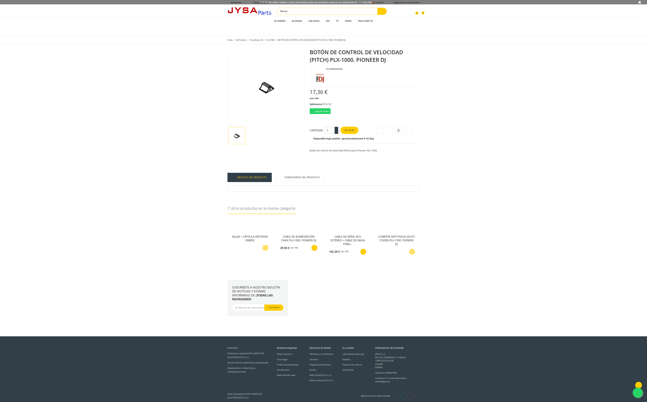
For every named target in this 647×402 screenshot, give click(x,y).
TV (337, 21)
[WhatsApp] (398, 130)
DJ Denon (297, 21)
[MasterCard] (282, 395)
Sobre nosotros (284, 354)
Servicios (314, 359)
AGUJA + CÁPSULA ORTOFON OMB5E (250, 238)
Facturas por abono (352, 364)
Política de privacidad (287, 364)
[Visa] (278, 395)
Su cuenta (348, 347)
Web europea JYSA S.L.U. (322, 380)
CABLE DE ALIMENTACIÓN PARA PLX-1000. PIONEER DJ (298, 238)
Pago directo (365, 21)
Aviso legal (282, 359)
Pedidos (346, 359)
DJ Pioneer (279, 21)
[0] (415, 11)
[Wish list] (420, 11)
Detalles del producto (252, 177)
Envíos (313, 369)
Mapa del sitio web (286, 375)
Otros (348, 21)
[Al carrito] (314, 248)
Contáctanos (283, 369)
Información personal (353, 354)
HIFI (328, 21)
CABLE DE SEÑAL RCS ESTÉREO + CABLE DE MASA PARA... (348, 240)
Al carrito (349, 130)
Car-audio (313, 21)
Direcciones (348, 369)
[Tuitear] (389, 130)
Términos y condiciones (321, 354)
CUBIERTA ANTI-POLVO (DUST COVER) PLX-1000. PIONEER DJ (396, 240)
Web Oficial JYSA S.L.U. (320, 375)
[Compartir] (379, 130)
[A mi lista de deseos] (408, 130)
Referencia (316, 104)
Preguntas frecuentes (320, 364)
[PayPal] (285, 395)
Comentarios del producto (302, 177)
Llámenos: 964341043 (386, 372)
